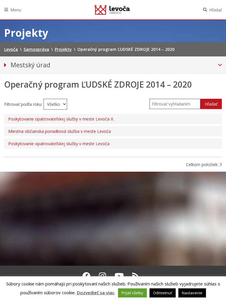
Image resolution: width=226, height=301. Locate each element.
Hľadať (215, 10)
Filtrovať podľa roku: (24, 104)
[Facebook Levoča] (86, 276)
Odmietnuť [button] (162, 292)
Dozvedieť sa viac (95, 292)
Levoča (112, 9)
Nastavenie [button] (192, 292)
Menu (15, 10)
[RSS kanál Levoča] (135, 276)
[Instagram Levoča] (102, 276)
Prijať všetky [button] (132, 292)
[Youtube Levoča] (119, 276)
